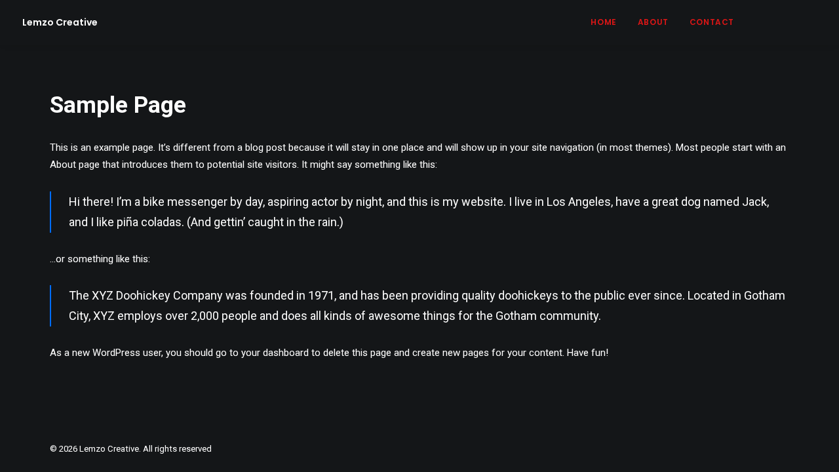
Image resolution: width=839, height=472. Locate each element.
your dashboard (275, 353)
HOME (603, 22)
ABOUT (653, 22)
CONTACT (712, 22)
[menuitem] (603, 22)
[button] (766, 22)
